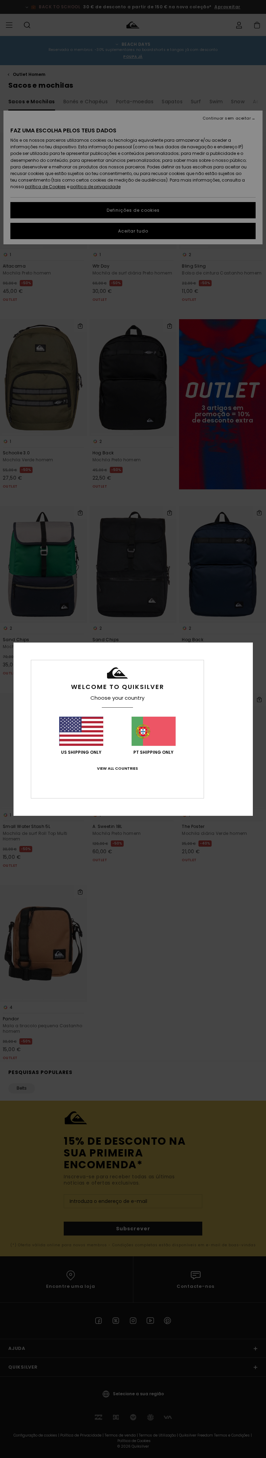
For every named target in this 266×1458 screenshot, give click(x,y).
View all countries (117, 768)
